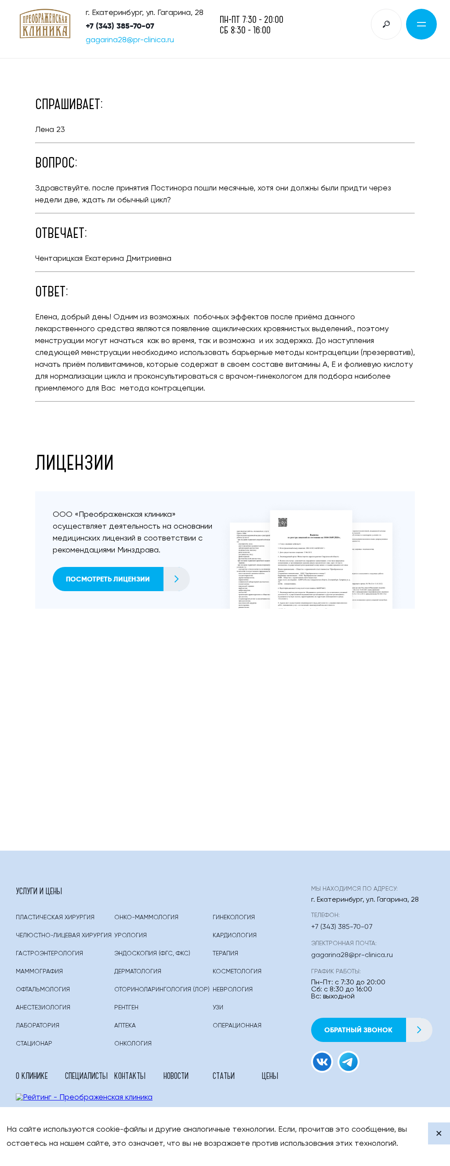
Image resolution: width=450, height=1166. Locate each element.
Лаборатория (37, 1026)
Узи (218, 1008)
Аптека (125, 1026)
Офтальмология (43, 990)
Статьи (224, 1075)
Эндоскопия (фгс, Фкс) (152, 953)
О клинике (32, 1075)
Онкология (133, 1044)
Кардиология (235, 935)
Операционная (237, 1026)
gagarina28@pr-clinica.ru (130, 40)
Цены (270, 1075)
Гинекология (234, 917)
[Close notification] (439, 1133)
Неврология (233, 990)
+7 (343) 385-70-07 (120, 26)
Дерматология (137, 972)
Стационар (34, 1044)
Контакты (129, 1075)
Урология (130, 935)
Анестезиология (43, 1008)
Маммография (39, 972)
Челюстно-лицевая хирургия (64, 935)
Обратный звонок (358, 1030)
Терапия (225, 953)
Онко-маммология (146, 917)
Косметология (237, 972)
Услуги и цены (39, 891)
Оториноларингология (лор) (162, 990)
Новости (176, 1075)
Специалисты (86, 1075)
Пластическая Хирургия (55, 917)
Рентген (126, 1008)
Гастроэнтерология (49, 953)
